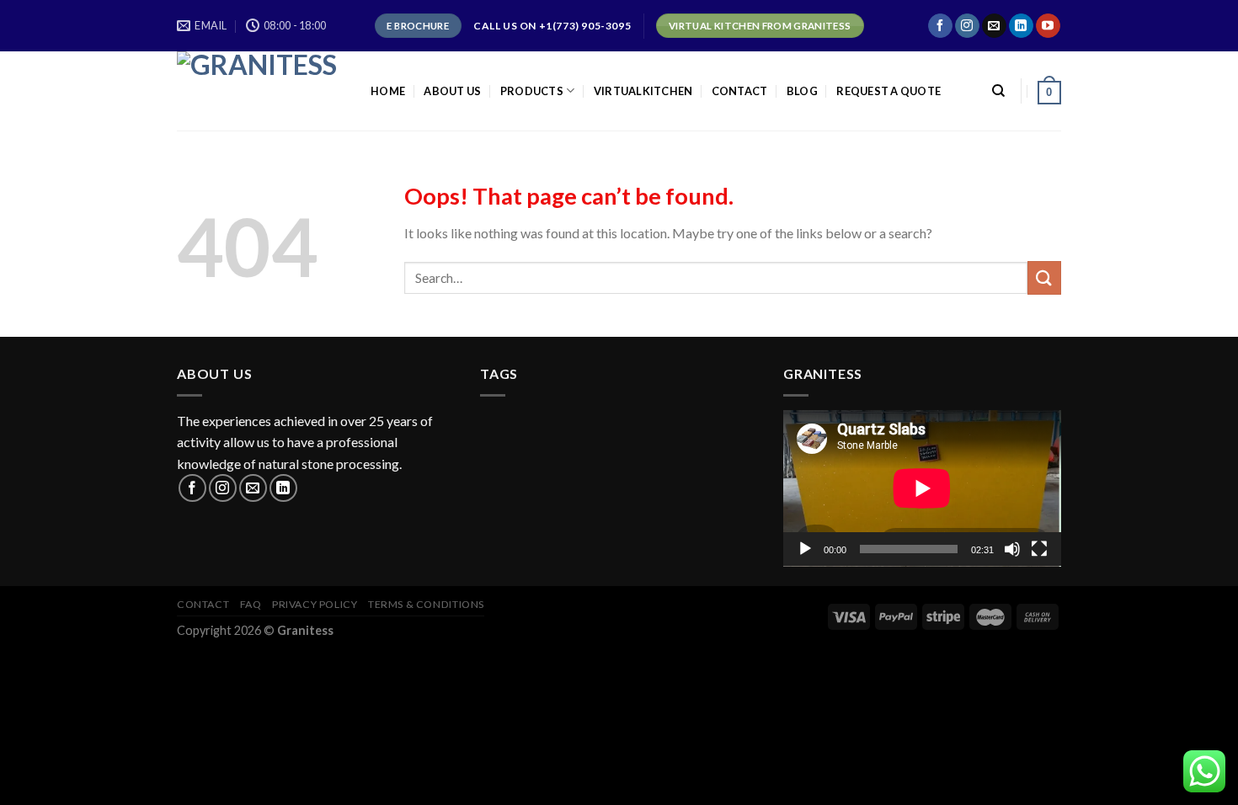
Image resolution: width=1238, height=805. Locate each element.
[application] (922, 488)
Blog (802, 91)
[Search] (998, 91)
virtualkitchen (643, 91)
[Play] (805, 549)
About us (452, 91)
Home (388, 91)
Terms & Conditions (426, 604)
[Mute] (1012, 549)
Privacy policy (315, 604)
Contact (740, 91)
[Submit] (1044, 277)
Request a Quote (888, 91)
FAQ (251, 604)
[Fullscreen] (1039, 549)
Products (531, 91)
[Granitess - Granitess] (261, 91)
